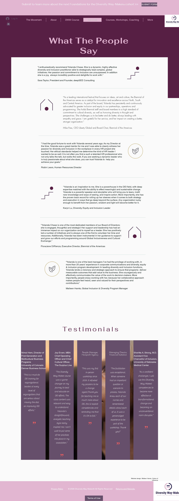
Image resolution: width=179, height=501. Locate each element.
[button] (8, 23)
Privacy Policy (57, 489)
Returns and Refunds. (125, 489)
